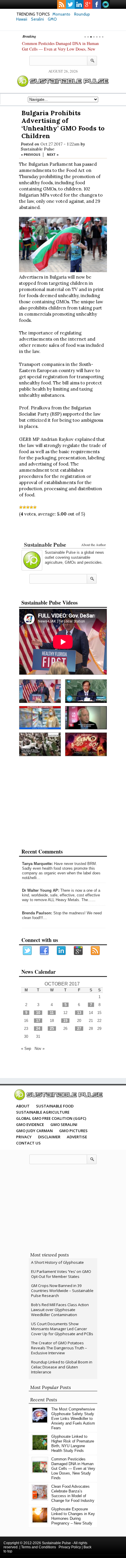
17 (38, 1020)
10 (38, 1012)
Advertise (77, 1136)
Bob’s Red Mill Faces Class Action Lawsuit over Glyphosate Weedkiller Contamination (60, 1309)
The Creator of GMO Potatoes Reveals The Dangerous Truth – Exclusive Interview (59, 1347)
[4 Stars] (31, 507)
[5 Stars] (35, 507)
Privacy (24, 1136)
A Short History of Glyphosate (57, 1262)
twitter (70, 4)
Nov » (40, 1048)
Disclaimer (49, 1136)
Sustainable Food (55, 1106)
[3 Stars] (28, 507)
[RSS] (95, 950)
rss (61, 4)
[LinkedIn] (61, 950)
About (23, 1106)
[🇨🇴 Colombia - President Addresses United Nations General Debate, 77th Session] (86, 691)
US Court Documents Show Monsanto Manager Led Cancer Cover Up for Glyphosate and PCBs (62, 1328)
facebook (96, 4)
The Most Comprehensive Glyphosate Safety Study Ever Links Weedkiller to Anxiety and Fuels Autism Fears (73, 1418)
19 (65, 1020)
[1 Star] (21, 507)
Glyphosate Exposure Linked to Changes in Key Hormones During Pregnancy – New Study (73, 1516)
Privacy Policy (70, 1547)
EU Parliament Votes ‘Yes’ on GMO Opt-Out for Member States (61, 1274)
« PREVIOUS (30, 154)
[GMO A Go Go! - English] (86, 744)
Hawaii (21, 19)
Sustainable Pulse (38, 149)
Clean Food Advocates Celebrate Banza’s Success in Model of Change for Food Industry (72, 1493)
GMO (52, 19)
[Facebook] (44, 950)
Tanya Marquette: (37, 863)
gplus (88, 4)
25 (52, 1028)
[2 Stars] (24, 507)
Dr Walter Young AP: (40, 890)
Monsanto (61, 14)
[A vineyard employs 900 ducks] (40, 744)
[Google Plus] (78, 950)
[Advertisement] (63, 530)
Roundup (82, 14)
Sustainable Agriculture (42, 1112)
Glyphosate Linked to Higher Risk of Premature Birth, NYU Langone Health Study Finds (72, 1443)
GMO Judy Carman (34, 1130)
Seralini (37, 19)
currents (105, 4)
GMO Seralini (63, 1124)
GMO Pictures (73, 1130)
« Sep (26, 1048)
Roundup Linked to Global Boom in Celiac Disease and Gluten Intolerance (61, 1367)
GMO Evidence (30, 1124)
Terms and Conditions (38, 1547)
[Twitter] (27, 950)
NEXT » (53, 154)
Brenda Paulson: (37, 913)
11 (52, 1012)
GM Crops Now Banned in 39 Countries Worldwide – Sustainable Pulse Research (62, 1290)
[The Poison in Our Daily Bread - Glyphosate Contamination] (40, 718)
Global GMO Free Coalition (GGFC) (51, 1118)
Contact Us (28, 1143)
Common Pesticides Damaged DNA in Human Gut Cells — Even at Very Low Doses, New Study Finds (60, 49)
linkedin (79, 4)
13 (79, 1012)
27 (79, 1028)
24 (38, 1028)
